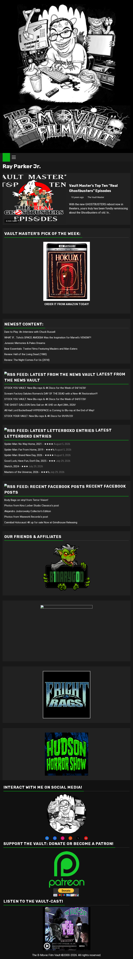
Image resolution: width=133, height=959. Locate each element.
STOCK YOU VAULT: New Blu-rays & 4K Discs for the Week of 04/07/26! (45, 399)
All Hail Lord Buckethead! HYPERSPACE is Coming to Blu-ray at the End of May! (49, 410)
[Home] (6, 157)
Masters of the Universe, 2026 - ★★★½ (27, 472)
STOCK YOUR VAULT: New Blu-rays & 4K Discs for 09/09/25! (38, 416)
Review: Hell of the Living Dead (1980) (25, 354)
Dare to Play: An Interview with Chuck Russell (29, 331)
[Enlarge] (81, 798)
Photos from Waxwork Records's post (26, 516)
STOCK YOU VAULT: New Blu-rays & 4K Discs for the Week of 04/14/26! (45, 387)
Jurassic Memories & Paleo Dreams (24, 343)
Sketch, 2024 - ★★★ (16, 466)
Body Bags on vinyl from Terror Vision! (26, 500)
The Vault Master (96, 197)
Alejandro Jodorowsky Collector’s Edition (27, 511)
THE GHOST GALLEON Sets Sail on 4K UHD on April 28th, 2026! (40, 404)
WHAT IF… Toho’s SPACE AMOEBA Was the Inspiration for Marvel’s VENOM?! (47, 337)
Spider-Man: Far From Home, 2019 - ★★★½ (29, 449)
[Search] (128, 157)
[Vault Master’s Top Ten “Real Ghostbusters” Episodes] (34, 199)
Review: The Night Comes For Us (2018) (27, 360)
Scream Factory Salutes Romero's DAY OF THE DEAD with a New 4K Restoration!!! (50, 393)
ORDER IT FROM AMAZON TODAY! (66, 304)
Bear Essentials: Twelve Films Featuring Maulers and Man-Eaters (40, 348)
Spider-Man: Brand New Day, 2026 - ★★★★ (29, 455)
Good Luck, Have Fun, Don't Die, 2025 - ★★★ (29, 460)
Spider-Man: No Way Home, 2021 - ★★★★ (28, 444)
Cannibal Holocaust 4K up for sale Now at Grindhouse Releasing (40, 522)
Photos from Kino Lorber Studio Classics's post (31, 505)
